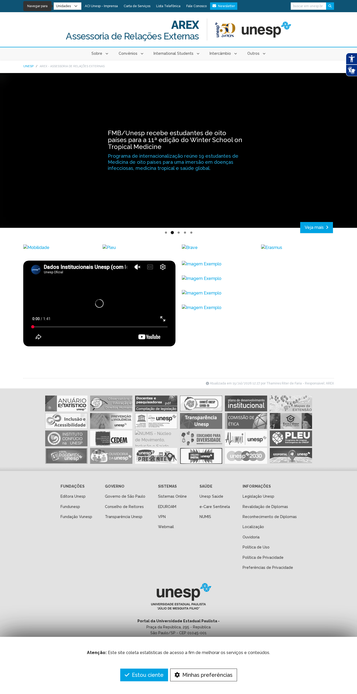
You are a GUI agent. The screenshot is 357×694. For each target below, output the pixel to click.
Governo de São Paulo (125, 496)
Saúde (206, 486)
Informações (257, 486)
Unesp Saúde (211, 496)
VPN (162, 517)
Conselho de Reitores (124, 507)
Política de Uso (256, 547)
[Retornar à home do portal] (266, 30)
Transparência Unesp (123, 517)
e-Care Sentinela (215, 507)
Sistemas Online (172, 496)
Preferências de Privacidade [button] (268, 567)
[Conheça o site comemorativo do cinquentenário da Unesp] (225, 30)
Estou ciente (147, 675)
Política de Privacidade (263, 557)
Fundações (73, 486)
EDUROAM (167, 507)
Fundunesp (70, 507)
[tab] (166, 233)
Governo (114, 486)
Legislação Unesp (258, 496)
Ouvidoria (251, 537)
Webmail (166, 527)
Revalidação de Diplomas (265, 507)
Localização (253, 527)
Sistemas (167, 486)
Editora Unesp (73, 496)
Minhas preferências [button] (207, 675)
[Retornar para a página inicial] (178, 598)
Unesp (28, 66)
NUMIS (205, 517)
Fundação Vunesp (76, 517)
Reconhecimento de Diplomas (270, 517)
